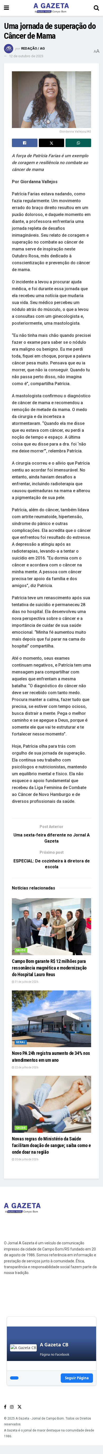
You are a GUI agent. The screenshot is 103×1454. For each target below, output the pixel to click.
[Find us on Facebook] (5, 1407)
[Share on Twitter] (51, 143)
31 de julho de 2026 (26, 981)
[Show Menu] (6, 8)
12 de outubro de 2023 (26, 56)
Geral (20, 1042)
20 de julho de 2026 (26, 1159)
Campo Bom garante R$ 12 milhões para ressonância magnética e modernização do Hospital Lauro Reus (49, 967)
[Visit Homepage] (51, 8)
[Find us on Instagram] (12, 1407)
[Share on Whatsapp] (78, 143)
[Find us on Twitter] (19, 1407)
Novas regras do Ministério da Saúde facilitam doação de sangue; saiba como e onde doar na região (51, 1145)
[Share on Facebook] (25, 143)
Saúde (21, 950)
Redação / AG (33, 48)
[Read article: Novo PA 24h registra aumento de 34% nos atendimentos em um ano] (51, 1018)
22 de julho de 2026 (26, 1067)
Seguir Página (77, 1378)
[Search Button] (96, 8)
